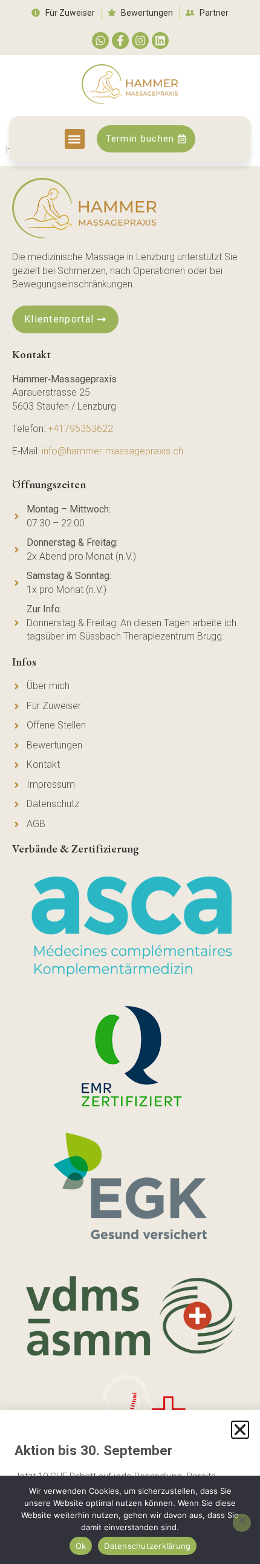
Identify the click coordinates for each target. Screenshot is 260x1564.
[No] (242, 1523)
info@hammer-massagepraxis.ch (112, 451)
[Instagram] (140, 40)
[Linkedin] (160, 40)
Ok (81, 1546)
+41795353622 (80, 428)
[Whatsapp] (100, 40)
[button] (75, 139)
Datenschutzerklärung (147, 1546)
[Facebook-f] (120, 40)
